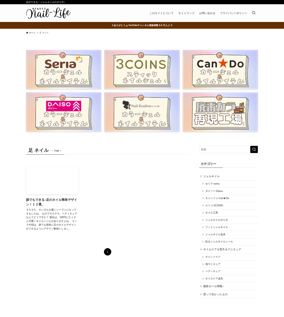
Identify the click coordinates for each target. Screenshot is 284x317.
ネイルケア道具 (214, 278)
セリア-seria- (212, 183)
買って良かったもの (215, 294)
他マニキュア (212, 264)
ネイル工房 (211, 212)
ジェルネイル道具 (215, 234)
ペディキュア (212, 271)
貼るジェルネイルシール (219, 241)
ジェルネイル (211, 176)
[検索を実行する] (254, 149)
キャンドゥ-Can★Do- (217, 198)
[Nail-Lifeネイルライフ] (48, 13)
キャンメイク (212, 256)
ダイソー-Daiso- (214, 191)
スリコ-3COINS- (214, 205)
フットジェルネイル (216, 227)
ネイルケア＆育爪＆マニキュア (222, 249)
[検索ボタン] (253, 13)
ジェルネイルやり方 (216, 220)
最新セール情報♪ (213, 286)
